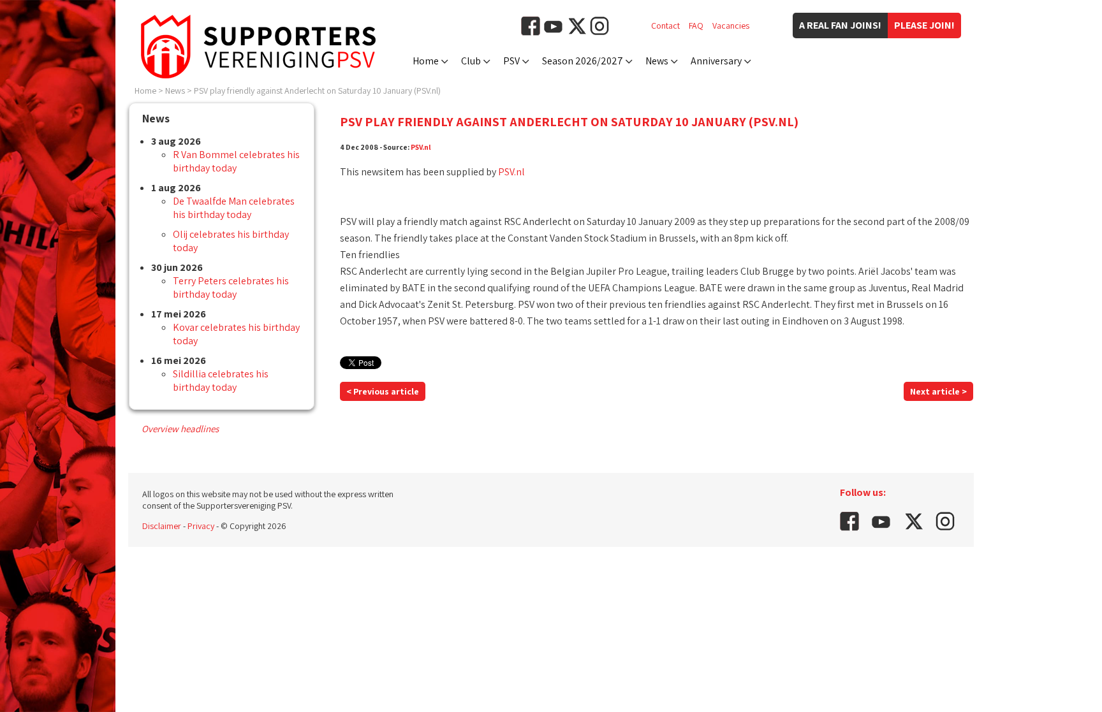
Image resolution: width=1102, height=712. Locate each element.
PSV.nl (421, 147)
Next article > (938, 391)
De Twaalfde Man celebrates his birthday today (234, 207)
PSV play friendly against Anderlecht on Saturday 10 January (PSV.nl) (317, 90)
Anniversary (716, 61)
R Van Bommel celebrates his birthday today (236, 161)
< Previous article (382, 391)
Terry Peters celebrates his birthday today (231, 287)
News (656, 61)
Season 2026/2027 (582, 61)
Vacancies (730, 25)
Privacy (200, 526)
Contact (665, 25)
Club (471, 61)
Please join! (924, 25)
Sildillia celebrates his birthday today (220, 380)
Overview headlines (180, 429)
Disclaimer (161, 526)
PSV (511, 61)
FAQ (696, 25)
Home (426, 61)
